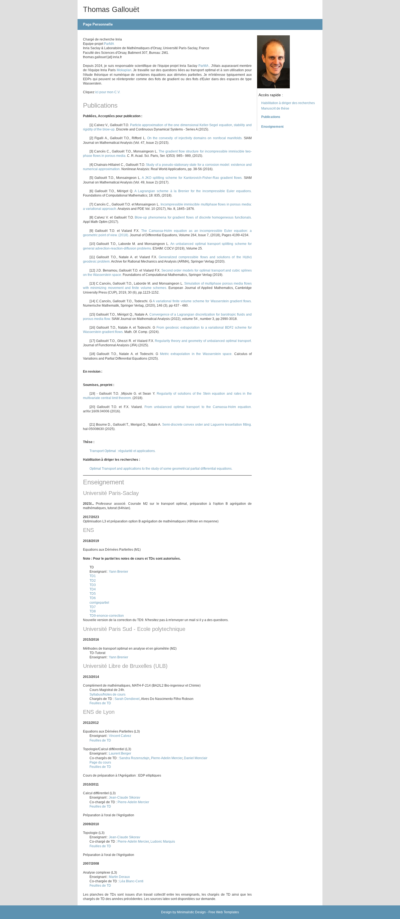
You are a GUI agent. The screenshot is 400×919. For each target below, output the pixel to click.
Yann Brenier (118, 572)
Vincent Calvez (120, 736)
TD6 (93, 598)
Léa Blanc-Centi (131, 881)
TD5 (93, 594)
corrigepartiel (99, 603)
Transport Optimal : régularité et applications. (123, 451)
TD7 (93, 607)
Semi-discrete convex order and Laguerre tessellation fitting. (207, 424)
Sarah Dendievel (127, 699)
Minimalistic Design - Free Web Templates (208, 912)
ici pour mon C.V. (107, 92)
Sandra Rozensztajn (134, 758)
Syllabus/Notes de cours (107, 694)
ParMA (109, 44)
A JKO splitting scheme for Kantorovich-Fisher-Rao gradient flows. (193, 178)
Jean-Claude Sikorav (124, 797)
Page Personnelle (98, 24)
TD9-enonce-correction (107, 616)
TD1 (93, 576)
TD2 (93, 580)
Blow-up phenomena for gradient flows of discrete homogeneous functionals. (193, 217)
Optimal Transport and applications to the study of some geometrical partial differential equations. (161, 469)
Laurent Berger (120, 753)
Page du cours (100, 762)
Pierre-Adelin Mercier (166, 758)
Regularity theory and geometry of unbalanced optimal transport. (203, 341)
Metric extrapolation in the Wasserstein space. (197, 354)
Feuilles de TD (100, 703)
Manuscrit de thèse (275, 108)
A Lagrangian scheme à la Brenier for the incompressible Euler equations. (193, 191)
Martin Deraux (119, 877)
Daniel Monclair (195, 758)
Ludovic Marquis (162, 841)
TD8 (93, 611)
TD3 (93, 585)
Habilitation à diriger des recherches (288, 103)
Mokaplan (124, 70)
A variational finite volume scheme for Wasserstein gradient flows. (202, 301)
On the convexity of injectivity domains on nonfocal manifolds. (194, 138)
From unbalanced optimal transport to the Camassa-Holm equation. (198, 407)
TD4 (93, 589)
